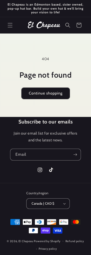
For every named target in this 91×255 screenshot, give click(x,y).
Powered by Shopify (47, 241)
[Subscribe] (75, 155)
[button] (10, 25)
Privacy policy (48, 248)
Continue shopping (45, 93)
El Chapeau (25, 241)
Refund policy (74, 241)
